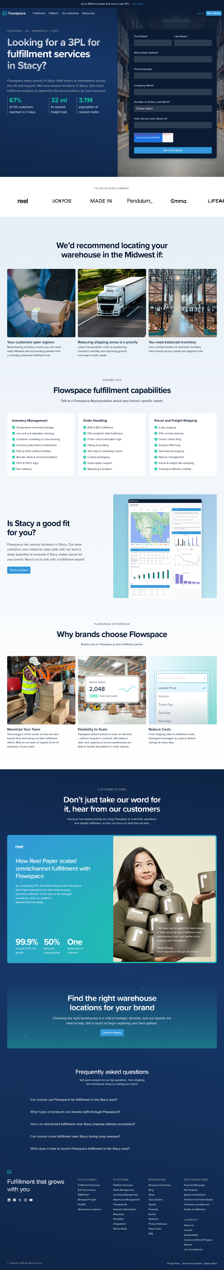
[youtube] (31, 1200)
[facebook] (14, 1200)
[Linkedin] (9, 1200)
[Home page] (14, 13)
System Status (210, 1263)
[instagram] (25, 1200)
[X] (20, 1200)
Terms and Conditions (192, 1263)
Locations (14, 31)
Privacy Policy (173, 1263)
